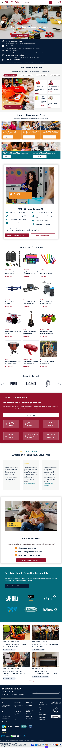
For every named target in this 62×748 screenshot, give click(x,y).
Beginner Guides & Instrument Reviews (40, 676)
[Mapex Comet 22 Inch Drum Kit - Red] (13, 320)
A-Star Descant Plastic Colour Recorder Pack (43, 99)
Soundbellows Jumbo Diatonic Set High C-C (46, 332)
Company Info (29, 716)
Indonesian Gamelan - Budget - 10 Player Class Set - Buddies (53, 88)
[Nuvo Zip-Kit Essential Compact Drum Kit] (48, 290)
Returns (3, 711)
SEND (15, 717)
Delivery (3, 709)
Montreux (8, 270)
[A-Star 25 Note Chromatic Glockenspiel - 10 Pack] (37, 82)
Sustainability (29, 718)
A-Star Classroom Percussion (31, 27)
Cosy (41, 359)
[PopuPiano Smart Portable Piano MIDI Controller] (31, 260)
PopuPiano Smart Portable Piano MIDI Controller (30, 272)
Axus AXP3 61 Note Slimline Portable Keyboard (31, 302)
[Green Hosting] (13, 736)
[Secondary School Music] (50, 126)
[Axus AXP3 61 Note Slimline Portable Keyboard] (31, 290)
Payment (4, 713)
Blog (40, 707)
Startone (8, 299)
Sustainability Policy (4, 746)
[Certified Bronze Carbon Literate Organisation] (4, 731)
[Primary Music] (31, 126)
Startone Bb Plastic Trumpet (11, 302)
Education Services (18, 709)
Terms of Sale (9, 745)
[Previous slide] (2, 383)
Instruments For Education (9, 649)
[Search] (50, 2)
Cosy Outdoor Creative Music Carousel (47, 362)
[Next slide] (59, 22)
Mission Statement (31, 713)
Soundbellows (44, 329)
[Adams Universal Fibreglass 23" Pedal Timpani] (13, 349)
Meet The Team (30, 708)
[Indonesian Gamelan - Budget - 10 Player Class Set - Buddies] (50, 82)
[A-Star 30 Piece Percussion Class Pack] (50, 98)
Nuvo (41, 299)
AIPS (15, 719)
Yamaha (25, 329)
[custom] (54, 708)
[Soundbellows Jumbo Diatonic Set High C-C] (48, 320)
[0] (59, 2)
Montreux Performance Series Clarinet (12, 272)
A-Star (42, 270)
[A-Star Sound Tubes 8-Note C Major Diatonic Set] (48, 260)
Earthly (40, 712)
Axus (24, 299)
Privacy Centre (42, 714)
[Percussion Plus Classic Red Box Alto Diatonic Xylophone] (31, 349)
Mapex (7, 329)
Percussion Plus (27, 359)
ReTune (40, 709)
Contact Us (4, 721)
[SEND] (16, 146)
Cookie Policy (22, 745)
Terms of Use (3, 745)
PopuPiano (26, 270)
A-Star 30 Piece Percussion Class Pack (52, 103)
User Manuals (42, 719)
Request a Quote (18, 711)
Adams (7, 359)
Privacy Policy (16, 745)
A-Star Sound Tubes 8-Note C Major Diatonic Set (48, 272)
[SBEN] (8, 736)
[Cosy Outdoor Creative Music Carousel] (48, 349)
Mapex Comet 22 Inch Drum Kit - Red (13, 332)
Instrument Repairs (6, 716)
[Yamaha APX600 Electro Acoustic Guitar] (31, 320)
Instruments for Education (38, 649)
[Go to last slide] (2, 22)
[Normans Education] (11, 126)
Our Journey (29, 705)
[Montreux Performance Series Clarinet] (13, 260)
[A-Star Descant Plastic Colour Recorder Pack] (37, 101)
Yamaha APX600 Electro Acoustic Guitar (30, 332)
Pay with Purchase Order (18, 714)
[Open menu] (2, 2)
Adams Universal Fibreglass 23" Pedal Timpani (13, 362)
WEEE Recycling (42, 717)
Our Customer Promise (29, 711)
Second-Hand (42, 722)
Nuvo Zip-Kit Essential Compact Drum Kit (46, 302)
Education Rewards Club (18, 706)
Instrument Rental (6, 718)
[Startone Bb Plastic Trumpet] (13, 290)
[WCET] (45, 146)
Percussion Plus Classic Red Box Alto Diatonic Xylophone (30, 362)
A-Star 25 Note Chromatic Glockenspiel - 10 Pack (39, 88)
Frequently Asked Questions (6, 706)
